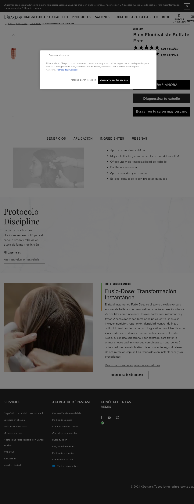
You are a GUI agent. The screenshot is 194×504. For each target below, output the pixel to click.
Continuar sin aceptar (59, 55)
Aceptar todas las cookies (114, 80)
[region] (98, 69)
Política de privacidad (67, 69)
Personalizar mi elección (83, 79)
